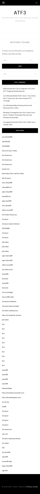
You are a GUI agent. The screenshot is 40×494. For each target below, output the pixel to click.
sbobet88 (5, 274)
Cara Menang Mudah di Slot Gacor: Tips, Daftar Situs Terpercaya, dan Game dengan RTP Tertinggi (19, 98)
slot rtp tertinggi (7, 292)
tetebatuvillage (7, 388)
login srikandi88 (7, 466)
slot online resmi (7, 269)
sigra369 (5, 470)
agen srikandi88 (7, 192)
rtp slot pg (5, 402)
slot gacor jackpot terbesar (11, 224)
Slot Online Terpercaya (9, 215)
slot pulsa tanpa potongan (10, 306)
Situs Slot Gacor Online (9, 151)
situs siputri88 (6, 205)
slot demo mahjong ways (10, 310)
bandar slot (5, 169)
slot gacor (5, 219)
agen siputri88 (6, 201)
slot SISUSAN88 (7, 137)
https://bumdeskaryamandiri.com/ (13, 393)
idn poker (5, 279)
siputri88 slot (6, 196)
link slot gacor (6, 178)
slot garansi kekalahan (9, 301)
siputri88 (5, 370)
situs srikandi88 (7, 183)
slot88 (4, 406)
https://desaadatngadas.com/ (11, 397)
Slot (3, 324)
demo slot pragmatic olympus (11, 315)
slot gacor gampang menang (11, 438)
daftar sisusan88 (7, 210)
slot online (5, 443)
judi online (5, 242)
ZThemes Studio (32, 487)
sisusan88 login (7, 461)
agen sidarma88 (7, 256)
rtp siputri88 (6, 452)
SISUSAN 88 (6, 141)
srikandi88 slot (7, 187)
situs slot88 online (8, 297)
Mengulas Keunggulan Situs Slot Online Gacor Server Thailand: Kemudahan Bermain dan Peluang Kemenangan (19, 115)
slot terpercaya (7, 155)
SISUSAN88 (6, 146)
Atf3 (20, 12)
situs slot (5, 434)
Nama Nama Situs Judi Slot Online (13, 173)
